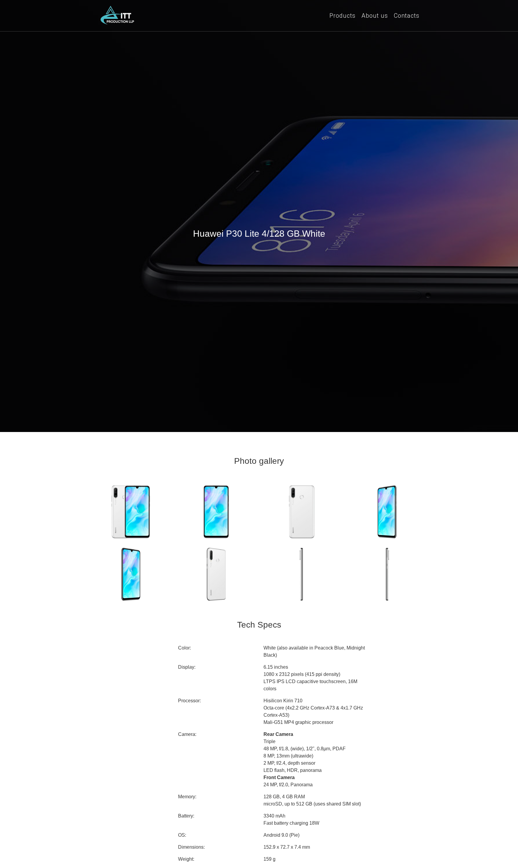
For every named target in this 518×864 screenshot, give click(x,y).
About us (375, 15)
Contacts (406, 15)
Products (342, 15)
